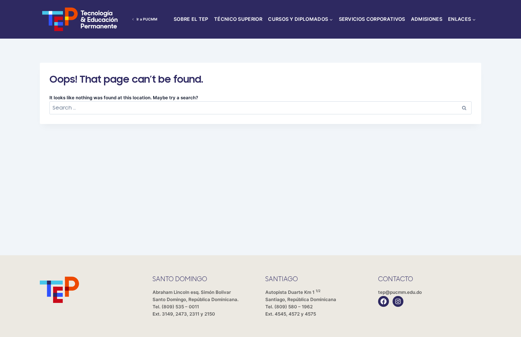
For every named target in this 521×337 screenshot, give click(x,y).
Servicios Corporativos (372, 19)
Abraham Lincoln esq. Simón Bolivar (195, 295)
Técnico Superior (238, 19)
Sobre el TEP (191, 19)
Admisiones (426, 19)
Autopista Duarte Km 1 (300, 295)
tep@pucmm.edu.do (400, 292)
